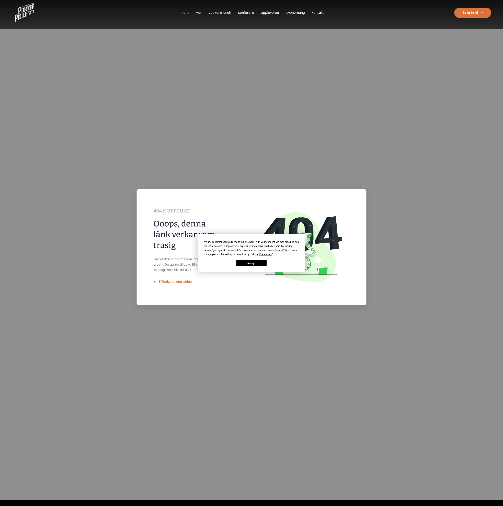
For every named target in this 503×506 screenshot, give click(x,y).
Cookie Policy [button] (281, 250)
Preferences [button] (265, 254)
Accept (251, 263)
